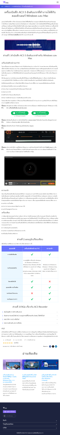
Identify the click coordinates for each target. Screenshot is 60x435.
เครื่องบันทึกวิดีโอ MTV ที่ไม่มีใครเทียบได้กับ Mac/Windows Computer (49, 377)
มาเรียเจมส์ (8, 340)
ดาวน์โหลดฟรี (21, 113)
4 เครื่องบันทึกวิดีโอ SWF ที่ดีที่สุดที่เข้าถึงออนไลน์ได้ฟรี (29, 376)
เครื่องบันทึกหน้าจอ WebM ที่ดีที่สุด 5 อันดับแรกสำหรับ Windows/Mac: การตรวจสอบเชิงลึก (9, 378)
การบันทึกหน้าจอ (16, 6)
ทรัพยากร (7, 6)
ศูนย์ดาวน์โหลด (11, 411)
